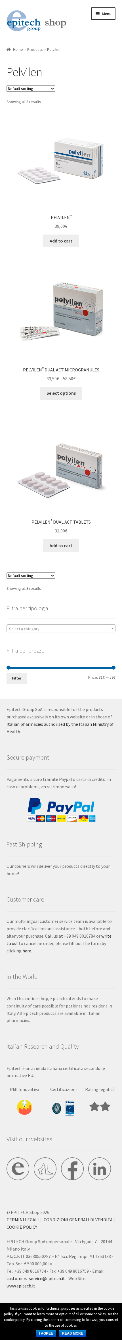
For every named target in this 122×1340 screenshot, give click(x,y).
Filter (16, 678)
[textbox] (61, 629)
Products (35, 49)
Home (18, 49)
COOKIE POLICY (22, 1227)
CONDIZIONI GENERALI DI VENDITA (78, 1219)
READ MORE (72, 1333)
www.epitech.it (21, 1286)
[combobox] (61, 628)
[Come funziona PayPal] (61, 810)
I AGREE (46, 1333)
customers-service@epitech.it (36, 1278)
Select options (61, 393)
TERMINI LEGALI (23, 1219)
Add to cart (61, 241)
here (26, 951)
